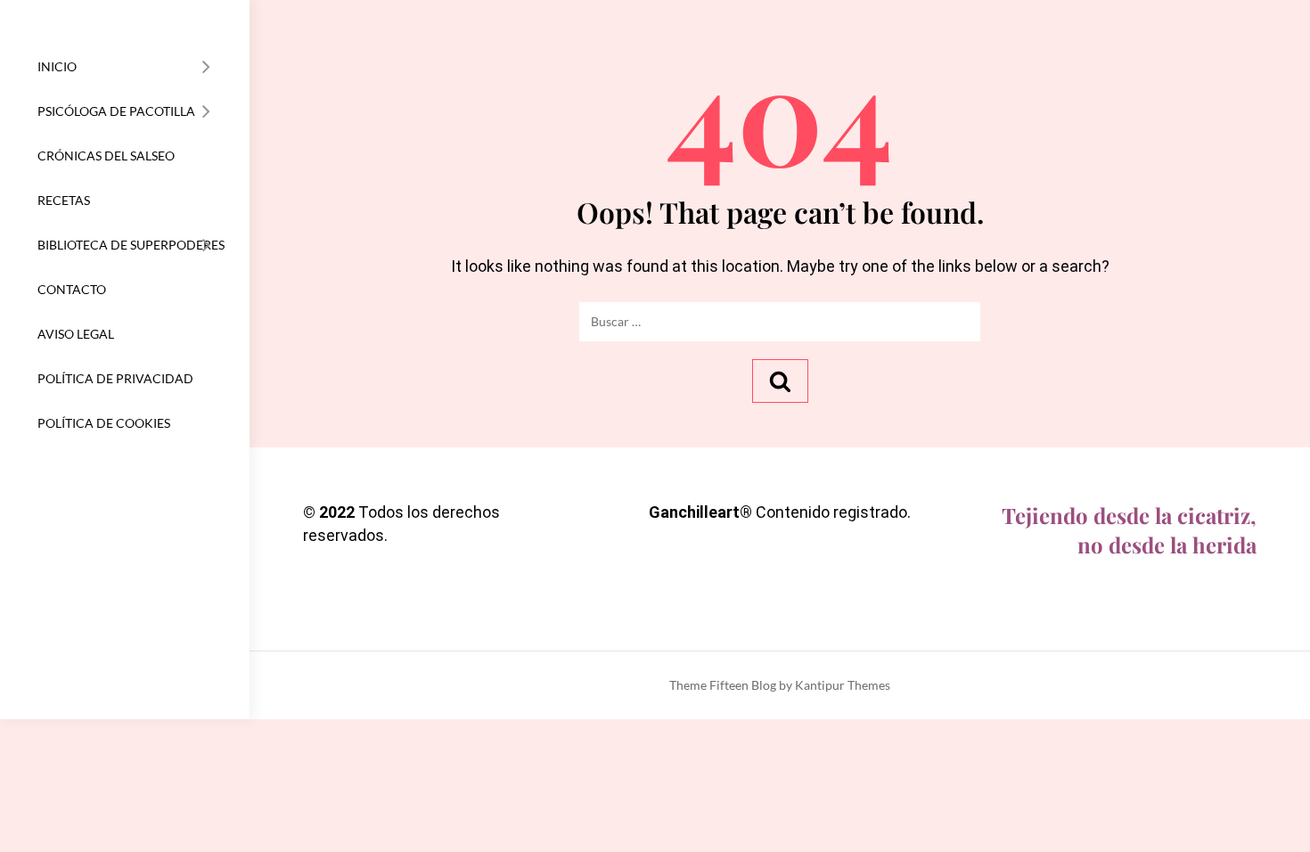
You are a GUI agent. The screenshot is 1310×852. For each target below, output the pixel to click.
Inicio (57, 66)
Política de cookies (103, 422)
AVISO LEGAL (75, 333)
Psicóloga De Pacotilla (116, 111)
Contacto (71, 289)
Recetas (63, 200)
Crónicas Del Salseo (106, 155)
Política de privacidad (115, 378)
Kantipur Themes (842, 684)
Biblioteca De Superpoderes (131, 244)
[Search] (780, 381)
